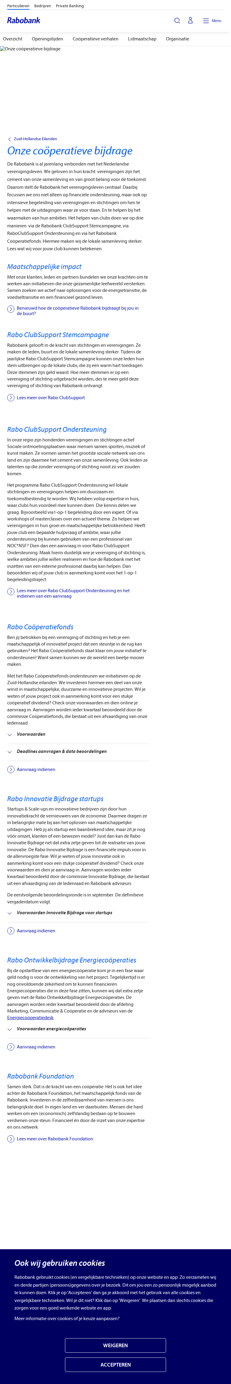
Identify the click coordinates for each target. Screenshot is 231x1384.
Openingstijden (47, 39)
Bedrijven (42, 5)
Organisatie (177, 39)
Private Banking (70, 5)
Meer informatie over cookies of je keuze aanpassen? (67, 1318)
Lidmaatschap (142, 39)
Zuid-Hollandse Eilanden (35, 139)
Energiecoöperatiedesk (30, 1017)
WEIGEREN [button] (115, 1345)
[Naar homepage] (24, 21)
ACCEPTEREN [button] (115, 1365)
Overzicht (12, 39)
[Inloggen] (190, 21)
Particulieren (18, 5)
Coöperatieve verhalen (96, 39)
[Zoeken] (177, 20)
